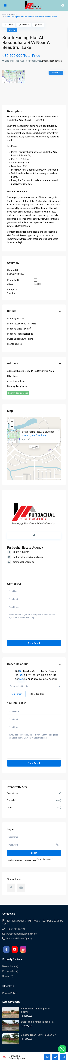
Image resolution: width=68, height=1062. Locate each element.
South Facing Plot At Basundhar (38, 431)
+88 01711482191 (15, 929)
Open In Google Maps (18, 393)
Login (34, 853)
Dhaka (45, 61)
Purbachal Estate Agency (25, 547)
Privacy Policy (9, 993)
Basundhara (55, 61)
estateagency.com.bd (23, 562)
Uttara (9, 807)
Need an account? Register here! (22, 860)
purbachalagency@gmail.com (28, 557)
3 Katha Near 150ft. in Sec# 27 (38, 1034)
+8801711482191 (22, 552)
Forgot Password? (45, 859)
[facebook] (11, 888)
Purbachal (11, 800)
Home (5, 14)
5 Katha (14, 14)
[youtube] (21, 888)
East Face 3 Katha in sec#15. (37, 1021)
